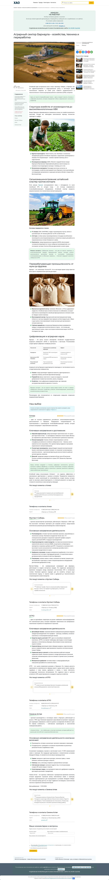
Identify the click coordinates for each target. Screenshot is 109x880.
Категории (46, 2)
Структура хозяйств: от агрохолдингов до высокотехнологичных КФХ (20, 98)
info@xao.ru (54, 409)
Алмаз (16, 118)
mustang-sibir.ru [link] (45, 610)
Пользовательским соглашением (46, 845)
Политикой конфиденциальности (39, 846)
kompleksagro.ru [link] (45, 708)
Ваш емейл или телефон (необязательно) (57, 831)
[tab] (49, 595)
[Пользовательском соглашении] (65, 878)
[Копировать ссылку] (91, 52)
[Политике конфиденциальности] (51, 878)
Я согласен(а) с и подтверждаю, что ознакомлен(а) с (51, 845)
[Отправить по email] (88, 52)
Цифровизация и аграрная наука (19, 112)
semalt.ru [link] (43, 820)
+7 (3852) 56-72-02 (45, 605)
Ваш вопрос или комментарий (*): (37, 835)
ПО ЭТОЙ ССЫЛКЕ (74, 28)
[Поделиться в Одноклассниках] (80, 52)
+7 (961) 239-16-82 (45, 509)
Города (41, 2)
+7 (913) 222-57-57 (54, 703)
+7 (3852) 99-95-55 (45, 815)
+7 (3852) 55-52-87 (54, 815)
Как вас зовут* (32, 831)
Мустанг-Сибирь (18, 120)
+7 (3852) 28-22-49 (54, 509)
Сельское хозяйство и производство (29, 7)
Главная (35, 2)
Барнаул (19, 7)
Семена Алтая (18, 124)
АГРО (16, 122)
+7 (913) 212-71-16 (54, 605)
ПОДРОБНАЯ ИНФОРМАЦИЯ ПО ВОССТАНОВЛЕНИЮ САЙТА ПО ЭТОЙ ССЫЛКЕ (54, 871)
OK (73, 878)
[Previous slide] (31, 494)
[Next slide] (72, 494)
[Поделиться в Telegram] (83, 52)
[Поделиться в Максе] (86, 52)
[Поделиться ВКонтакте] (77, 52)
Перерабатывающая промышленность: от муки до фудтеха (19, 108)
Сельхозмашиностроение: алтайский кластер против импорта (21, 103)
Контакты (53, 2)
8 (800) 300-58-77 (45, 703)
